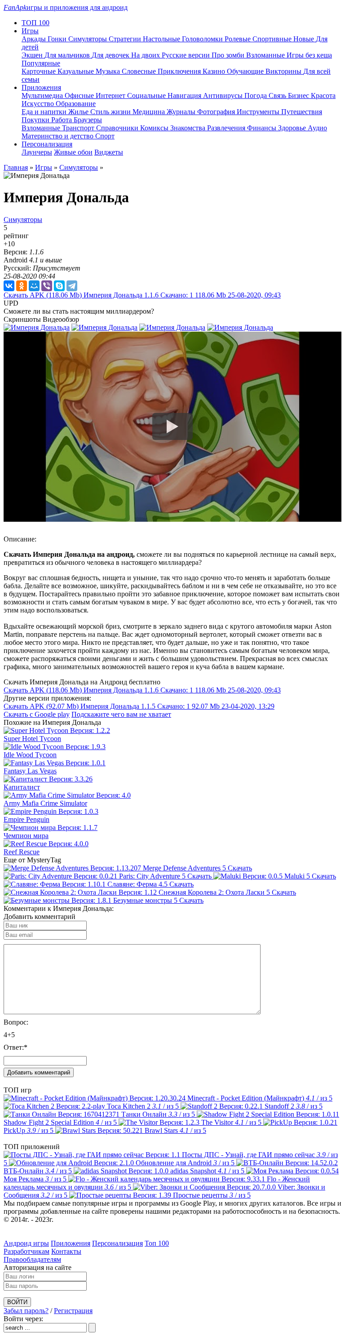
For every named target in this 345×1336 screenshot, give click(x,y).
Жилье (79, 111)
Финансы (262, 128)
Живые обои (73, 152)
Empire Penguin (26, 819)
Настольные (162, 39)
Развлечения (227, 128)
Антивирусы (223, 95)
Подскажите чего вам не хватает (121, 714)
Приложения (70, 1243)
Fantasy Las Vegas (30, 771)
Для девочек (111, 55)
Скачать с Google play (37, 714)
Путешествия (301, 111)
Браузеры (88, 120)
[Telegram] (71, 285)
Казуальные (77, 71)
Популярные (41, 63)
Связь (278, 95)
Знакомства (188, 128)
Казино (215, 71)
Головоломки (203, 39)
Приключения (180, 71)
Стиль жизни (111, 111)
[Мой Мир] (34, 285)
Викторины (284, 71)
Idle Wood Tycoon (30, 755)
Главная (16, 167)
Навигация (185, 95)
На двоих (146, 55)
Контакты (66, 1251)
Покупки (36, 120)
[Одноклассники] (21, 285)
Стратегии (126, 39)
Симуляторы (88, 39)
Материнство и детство (58, 136)
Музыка (109, 71)
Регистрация (73, 1310)
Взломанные (266, 55)
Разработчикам (26, 1251)
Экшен (33, 55)
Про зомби (229, 55)
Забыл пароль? (26, 1310)
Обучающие (246, 71)
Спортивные (272, 39)
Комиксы (155, 128)
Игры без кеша (309, 55)
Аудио (317, 128)
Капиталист (22, 787)
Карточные (40, 71)
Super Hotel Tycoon (32, 738)
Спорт (105, 136)
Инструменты (259, 111)
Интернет (111, 95)
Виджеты (108, 152)
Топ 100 (157, 1243)
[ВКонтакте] (9, 285)
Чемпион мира (26, 835)
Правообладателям (32, 1259)
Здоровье (293, 128)
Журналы (182, 111)
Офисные (80, 95)
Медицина (150, 111)
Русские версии (187, 55)
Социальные (147, 95)
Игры (43, 167)
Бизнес (299, 95)
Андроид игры (26, 1243)
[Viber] (46, 285)
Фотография (217, 111)
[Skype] (59, 285)
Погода (256, 95)
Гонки (58, 39)
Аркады (35, 39)
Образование (76, 103)
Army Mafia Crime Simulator (45, 803)
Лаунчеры (37, 152)
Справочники (118, 128)
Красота (323, 95)
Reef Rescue (22, 852)
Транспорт (79, 128)
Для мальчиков (68, 55)
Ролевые (238, 39)
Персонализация (117, 1243)
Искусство (39, 103)
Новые (304, 39)
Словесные (140, 71)
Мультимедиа (43, 95)
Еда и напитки (45, 111)
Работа (62, 120)
